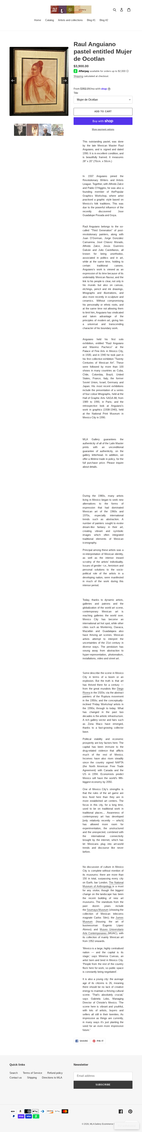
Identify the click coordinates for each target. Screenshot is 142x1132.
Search (14, 1072)
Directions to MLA (52, 1077)
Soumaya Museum (97, 909)
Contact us (16, 1077)
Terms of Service (32, 1072)
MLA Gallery (95, 1124)
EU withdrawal (127, 1125)
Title (76, 92)
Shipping (78, 76)
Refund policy (55, 1072)
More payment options (103, 129)
